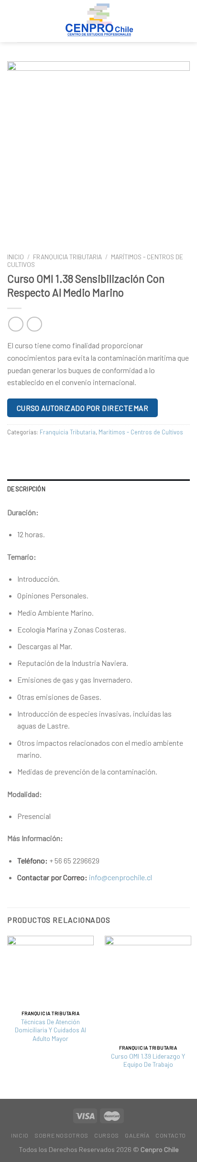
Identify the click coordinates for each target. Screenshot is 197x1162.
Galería (137, 1135)
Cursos (106, 1135)
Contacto (170, 1135)
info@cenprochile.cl (120, 877)
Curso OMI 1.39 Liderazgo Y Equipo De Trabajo (148, 1060)
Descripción (26, 489)
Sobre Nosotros (61, 1135)
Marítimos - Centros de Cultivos (140, 432)
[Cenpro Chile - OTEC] (98, 21)
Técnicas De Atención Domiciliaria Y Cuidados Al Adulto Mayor (50, 1030)
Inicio (15, 257)
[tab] (98, 488)
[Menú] (174, 21)
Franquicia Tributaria (67, 257)
